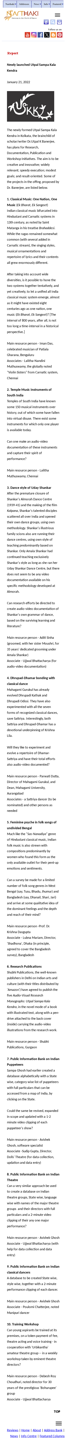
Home (25, 1430)
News (14, 1436)
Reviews (12, 1430)
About (37, 1430)
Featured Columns (52, 1436)
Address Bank (53, 1430)
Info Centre (29, 1436)
